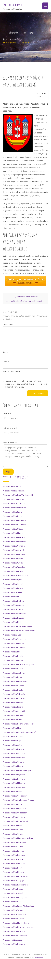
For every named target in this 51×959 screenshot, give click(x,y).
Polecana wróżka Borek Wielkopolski (18, 770)
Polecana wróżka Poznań (13, 571)
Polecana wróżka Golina (13, 901)
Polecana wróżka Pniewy (13, 660)
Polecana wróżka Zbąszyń (14, 880)
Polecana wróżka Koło (12, 486)
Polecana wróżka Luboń (13, 719)
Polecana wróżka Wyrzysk (13, 918)
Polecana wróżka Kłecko (13, 689)
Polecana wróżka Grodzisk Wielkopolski (19, 630)
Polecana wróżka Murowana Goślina (18, 838)
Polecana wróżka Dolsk (12, 677)
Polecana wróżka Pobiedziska (15, 681)
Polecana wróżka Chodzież (14, 647)
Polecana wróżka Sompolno (14, 545)
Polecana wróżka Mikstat (13, 766)
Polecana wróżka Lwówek (13, 850)
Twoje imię (7, 413)
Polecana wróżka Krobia (13, 558)
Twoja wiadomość (10, 442)
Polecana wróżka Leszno (13, 706)
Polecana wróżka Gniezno (13, 761)
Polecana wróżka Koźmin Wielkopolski (19, 723)
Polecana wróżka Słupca (13, 829)
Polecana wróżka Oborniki (13, 605)
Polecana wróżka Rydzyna (13, 749)
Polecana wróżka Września (14, 753)
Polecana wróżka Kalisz (12, 516)
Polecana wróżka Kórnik (13, 804)
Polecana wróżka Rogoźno (14, 499)
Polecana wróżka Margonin (14, 533)
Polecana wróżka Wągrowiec (15, 787)
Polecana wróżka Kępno (13, 740)
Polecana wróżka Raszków (14, 698)
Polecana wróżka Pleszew (13, 643)
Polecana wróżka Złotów (13, 609)
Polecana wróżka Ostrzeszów (15, 812)
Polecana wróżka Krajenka (14, 855)
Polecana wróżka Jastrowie (14, 672)
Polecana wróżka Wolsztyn (14, 566)
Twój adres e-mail (10, 427)
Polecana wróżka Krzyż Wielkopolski (18, 494)
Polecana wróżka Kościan (13, 655)
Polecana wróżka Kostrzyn (14, 778)
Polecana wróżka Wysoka (13, 685)
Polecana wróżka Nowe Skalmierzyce (18, 927)
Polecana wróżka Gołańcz (14, 833)
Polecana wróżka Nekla (12, 622)
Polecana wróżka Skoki (12, 592)
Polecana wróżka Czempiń (14, 711)
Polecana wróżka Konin (12, 867)
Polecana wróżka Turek (12, 634)
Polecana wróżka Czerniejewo (15, 795)
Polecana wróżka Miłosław (14, 783)
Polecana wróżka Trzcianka (14, 490)
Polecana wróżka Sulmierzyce (15, 575)
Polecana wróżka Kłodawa (14, 944)
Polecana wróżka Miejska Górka (16, 922)
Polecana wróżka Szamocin (14, 503)
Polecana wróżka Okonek (13, 715)
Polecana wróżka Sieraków (14, 863)
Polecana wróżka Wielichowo (15, 935)
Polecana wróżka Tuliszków (14, 694)
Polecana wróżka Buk (11, 651)
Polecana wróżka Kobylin (13, 668)
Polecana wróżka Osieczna (14, 931)
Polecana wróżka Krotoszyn (14, 842)
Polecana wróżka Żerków (13, 736)
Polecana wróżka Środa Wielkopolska (18, 905)
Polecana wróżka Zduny (13, 846)
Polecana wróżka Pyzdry (13, 888)
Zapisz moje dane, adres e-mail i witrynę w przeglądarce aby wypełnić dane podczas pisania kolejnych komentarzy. (26, 383)
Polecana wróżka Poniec (13, 825)
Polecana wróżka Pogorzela (14, 808)
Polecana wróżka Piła (12, 596)
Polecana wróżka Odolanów (14, 507)
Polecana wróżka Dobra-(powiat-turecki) (19, 732)
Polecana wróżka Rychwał (14, 600)
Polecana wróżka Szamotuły (14, 613)
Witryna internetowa (11, 371)
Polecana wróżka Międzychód (15, 897)
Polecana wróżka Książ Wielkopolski (18, 626)
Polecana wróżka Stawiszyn (14, 914)
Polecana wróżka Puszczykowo (16, 876)
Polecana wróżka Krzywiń (13, 617)
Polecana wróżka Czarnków (14, 524)
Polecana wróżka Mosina (13, 702)
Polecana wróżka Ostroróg (14, 550)
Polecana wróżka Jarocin (13, 939)
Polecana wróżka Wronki (13, 910)
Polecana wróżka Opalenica (14, 541)
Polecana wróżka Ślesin (12, 727)
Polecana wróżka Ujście (12, 579)
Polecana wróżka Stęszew (13, 528)
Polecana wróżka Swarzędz (14, 757)
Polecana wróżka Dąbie (12, 791)
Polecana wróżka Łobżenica (14, 520)
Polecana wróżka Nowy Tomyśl (15, 821)
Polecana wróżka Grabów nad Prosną (18, 799)
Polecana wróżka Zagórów (14, 816)
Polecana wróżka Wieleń (13, 893)
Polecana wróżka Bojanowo (14, 774)
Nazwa (6, 351)
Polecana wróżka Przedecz (14, 537)
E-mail (6, 361)
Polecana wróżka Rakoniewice (15, 884)
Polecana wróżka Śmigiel (13, 859)
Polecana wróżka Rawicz (13, 588)
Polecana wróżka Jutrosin (13, 744)
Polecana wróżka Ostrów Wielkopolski (18, 664)
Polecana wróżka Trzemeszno (15, 638)
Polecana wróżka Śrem (12, 511)
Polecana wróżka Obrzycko (14, 554)
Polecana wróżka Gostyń (13, 583)
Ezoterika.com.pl (13, 4)
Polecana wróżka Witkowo (14, 562)
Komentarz (8, 324)
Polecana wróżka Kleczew (13, 872)
